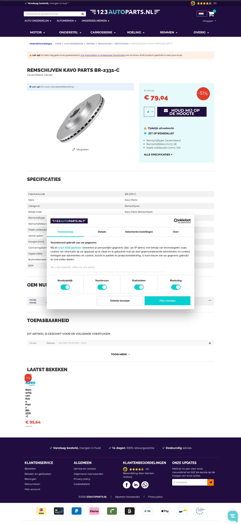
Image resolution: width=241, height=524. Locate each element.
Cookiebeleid (82, 484)
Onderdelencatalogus (40, 43)
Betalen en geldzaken (38, 473)
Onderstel (69, 32)
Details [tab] (102, 231)
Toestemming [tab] (65, 231)
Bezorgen (30, 478)
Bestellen (30, 468)
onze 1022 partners (69, 247)
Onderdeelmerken (94, 20)
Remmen (167, 32)
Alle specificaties (157, 154)
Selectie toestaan (120, 300)
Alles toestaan (167, 300)
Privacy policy (82, 478)
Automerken (65, 20)
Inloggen (208, 20)
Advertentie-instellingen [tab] (139, 231)
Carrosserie (101, 32)
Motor (36, 32)
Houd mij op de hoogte (184, 112)
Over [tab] (176, 231)
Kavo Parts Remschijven (139, 211)
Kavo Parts (131, 199)
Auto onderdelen (37, 20)
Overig (200, 32)
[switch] (102, 287)
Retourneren (32, 484)
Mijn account (32, 489)
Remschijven (132, 205)
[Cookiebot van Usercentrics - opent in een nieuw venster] (176, 221)
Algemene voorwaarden (88, 473)
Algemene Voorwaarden (127, 497)
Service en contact (85, 468)
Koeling (134, 32)
